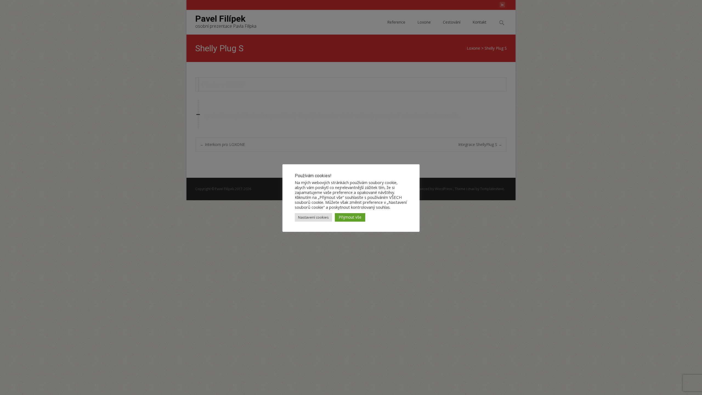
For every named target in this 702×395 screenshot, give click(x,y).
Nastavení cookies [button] (313, 217)
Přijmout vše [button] (350, 217)
